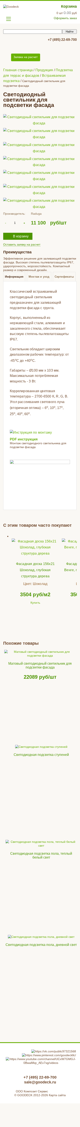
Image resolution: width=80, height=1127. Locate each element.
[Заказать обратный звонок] (6, 57)
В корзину (21, 236)
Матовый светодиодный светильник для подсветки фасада (40, 665)
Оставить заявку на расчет (21, 244)
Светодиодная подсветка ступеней (41, 755)
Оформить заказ (65, 18)
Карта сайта (57, 1095)
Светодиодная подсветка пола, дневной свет (41, 945)
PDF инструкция (24, 439)
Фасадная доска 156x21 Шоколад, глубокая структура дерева (35, 570)
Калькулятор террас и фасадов (25, 46)
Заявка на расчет (25, 57)
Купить (35, 602)
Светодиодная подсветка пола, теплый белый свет (41, 855)
